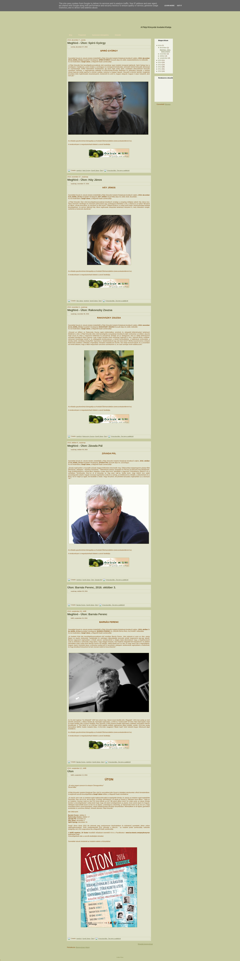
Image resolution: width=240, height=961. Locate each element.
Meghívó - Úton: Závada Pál (84, 445)
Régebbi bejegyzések (145, 944)
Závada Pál (98, 580)
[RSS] (67, 951)
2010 (160, 71)
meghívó (79, 170)
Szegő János (95, 170)
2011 (160, 69)
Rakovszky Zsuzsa (88, 436)
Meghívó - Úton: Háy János (84, 179)
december (163, 48)
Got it (179, 5)
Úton (101, 170)
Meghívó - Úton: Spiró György (86, 43)
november (163, 54)
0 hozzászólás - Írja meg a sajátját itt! (118, 170)
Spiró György (86, 170)
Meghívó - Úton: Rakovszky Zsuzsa (89, 310)
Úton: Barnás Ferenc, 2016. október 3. (91, 587)
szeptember (164, 58)
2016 (160, 45)
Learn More (169, 5)
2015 (160, 60)
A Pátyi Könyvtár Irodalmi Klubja (156, 27)
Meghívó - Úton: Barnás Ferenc (87, 614)
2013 (160, 65)
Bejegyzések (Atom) (83, 947)
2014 (160, 62)
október (162, 56)
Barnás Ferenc (81, 605)
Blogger (167, 104)
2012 (160, 67)
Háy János (79, 300)
